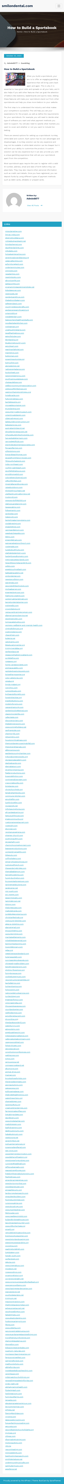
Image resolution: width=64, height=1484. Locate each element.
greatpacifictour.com (14, 1000)
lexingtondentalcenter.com (16, 602)
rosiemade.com (11, 547)
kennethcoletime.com (14, 875)
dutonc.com (10, 904)
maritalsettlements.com (15, 937)
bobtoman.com (11, 356)
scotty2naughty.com (14, 839)
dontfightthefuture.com (15, 471)
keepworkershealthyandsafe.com (19, 320)
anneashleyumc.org (13, 1190)
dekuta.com (10, 1262)
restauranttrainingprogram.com (18, 612)
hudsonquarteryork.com (15, 1321)
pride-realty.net (11, 1384)
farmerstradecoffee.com (15, 1111)
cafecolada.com (11, 717)
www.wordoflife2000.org (15, 500)
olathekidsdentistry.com (15, 553)
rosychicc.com (11, 688)
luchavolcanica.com (13, 986)
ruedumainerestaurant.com (17, 822)
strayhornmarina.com (14, 770)
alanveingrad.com (12, 927)
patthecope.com (12, 1055)
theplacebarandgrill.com (15, 1023)
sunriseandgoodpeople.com (17, 960)
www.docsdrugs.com (14, 1207)
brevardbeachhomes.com (16, 455)
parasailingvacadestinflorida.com (19, 1381)
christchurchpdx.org (14, 790)
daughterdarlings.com (14, 248)
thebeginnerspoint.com (15, 724)
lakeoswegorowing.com (15, 1420)
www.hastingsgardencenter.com (18, 1289)
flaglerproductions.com (15, 773)
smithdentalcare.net (13, 1459)
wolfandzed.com (12, 1259)
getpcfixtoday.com (13, 336)
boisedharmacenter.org (15, 675)
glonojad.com (11, 829)
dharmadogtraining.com (15, 1440)
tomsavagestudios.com (15, 622)
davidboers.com (12, 1118)
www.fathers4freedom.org (16, 1157)
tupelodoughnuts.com (14, 550)
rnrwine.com (10, 1417)
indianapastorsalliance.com (16, 1036)
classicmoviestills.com (14, 714)
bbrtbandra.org (11, 340)
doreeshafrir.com (12, 842)
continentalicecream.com (16, 780)
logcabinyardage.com (14, 1115)
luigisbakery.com (12, 1252)
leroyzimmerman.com (14, 1407)
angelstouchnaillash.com (15, 569)
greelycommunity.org (14, 819)
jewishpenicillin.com (13, 619)
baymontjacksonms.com (15, 944)
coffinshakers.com (13, 858)
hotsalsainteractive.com (15, 254)
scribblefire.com (12, 658)
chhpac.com (10, 1436)
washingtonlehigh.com (14, 1249)
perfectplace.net (12, 652)
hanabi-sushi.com (13, 1256)
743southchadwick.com (15, 461)
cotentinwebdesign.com (15, 415)
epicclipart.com (11, 346)
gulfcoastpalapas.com (14, 1092)
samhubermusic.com (14, 1466)
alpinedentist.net (12, 366)
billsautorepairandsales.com (17, 1348)
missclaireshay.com (13, 231)
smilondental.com (17, 6)
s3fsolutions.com (12, 451)
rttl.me (8, 1446)
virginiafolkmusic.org (14, 629)
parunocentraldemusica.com (17, 1331)
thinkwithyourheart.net (15, 491)
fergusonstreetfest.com (15, 1358)
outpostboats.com (13, 691)
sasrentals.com (11, 583)
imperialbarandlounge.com (16, 484)
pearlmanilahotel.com (14, 350)
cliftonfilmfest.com (13, 481)
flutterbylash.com (12, 1390)
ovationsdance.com (13, 632)
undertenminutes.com (14, 267)
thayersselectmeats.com (15, 1082)
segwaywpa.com (12, 1088)
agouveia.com (11, 1426)
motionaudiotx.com (13, 1443)
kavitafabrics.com (12, 983)
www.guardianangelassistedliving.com (21, 1334)
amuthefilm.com (12, 799)
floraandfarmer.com (13, 448)
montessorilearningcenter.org (17, 1354)
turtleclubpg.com (12, 996)
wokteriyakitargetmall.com (16, 599)
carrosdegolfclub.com (14, 441)
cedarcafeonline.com (14, 261)
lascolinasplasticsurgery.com (17, 1223)
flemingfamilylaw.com (14, 1413)
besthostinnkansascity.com (16, 1456)
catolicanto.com (12, 642)
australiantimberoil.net (15, 428)
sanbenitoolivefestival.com (16, 711)
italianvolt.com (11, 517)
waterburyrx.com (12, 1026)
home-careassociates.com (16, 665)
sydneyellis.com (12, 606)
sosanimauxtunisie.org (14, 359)
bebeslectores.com (13, 425)
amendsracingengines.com (16, 1180)
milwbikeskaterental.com (15, 941)
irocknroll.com (11, 497)
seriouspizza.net (12, 1062)
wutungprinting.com (14, 934)
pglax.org (9, 950)
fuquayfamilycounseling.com (17, 1423)
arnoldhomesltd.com (14, 474)
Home (19, 32)
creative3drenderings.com (16, 1108)
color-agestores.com (14, 678)
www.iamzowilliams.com (15, 1285)
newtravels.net (11, 294)
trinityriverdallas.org (14, 648)
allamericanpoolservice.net (16, 616)
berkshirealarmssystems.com (17, 520)
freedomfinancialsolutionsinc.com (19, 1174)
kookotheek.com (12, 373)
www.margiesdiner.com (15, 1210)
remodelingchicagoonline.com (17, 1233)
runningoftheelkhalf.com (15, 1164)
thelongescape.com (13, 908)
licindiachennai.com (13, 244)
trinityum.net (11, 1298)
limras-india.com (12, 235)
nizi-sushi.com (11, 891)
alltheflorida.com (12, 1367)
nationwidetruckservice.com (17, 993)
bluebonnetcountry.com (15, 343)
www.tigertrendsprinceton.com (18, 1154)
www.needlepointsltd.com (16, 1216)
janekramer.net (11, 888)
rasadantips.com (12, 274)
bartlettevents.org (13, 402)
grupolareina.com (12, 409)
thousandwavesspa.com (15, 1006)
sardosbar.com (11, 514)
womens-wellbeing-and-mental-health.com (23, 625)
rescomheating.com (13, 1450)
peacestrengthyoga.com (15, 1170)
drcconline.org (11, 1019)
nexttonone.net (11, 1138)
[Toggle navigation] (59, 6)
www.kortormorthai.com (15, 1183)
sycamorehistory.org (14, 1275)
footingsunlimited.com (15, 1200)
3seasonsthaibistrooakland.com (18, 655)
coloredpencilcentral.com (16, 478)
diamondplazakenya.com (15, 1341)
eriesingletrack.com (13, 540)
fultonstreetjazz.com (14, 399)
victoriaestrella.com (13, 1003)
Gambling (25, 63)
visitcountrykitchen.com (15, 921)
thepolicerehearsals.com (15, 747)
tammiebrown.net (13, 901)
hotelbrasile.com (12, 395)
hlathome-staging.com (15, 596)
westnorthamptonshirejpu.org (18, 392)
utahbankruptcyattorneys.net (17, 494)
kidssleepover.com (13, 290)
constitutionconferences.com (17, 1052)
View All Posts (33, 206)
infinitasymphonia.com (15, 809)
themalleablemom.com (15, 872)
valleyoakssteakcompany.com (17, 1039)
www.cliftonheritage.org (15, 1226)
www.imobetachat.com (15, 1121)
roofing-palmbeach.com (15, 468)
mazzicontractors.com (15, 1302)
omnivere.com (11, 271)
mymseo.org (10, 1433)
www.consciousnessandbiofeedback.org (22, 1282)
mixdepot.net (11, 1269)
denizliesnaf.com (12, 1049)
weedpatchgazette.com (15, 533)
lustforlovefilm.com (13, 803)
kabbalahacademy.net (14, 573)
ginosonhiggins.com (13, 931)
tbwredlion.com (12, 1344)
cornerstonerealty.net (14, 1279)
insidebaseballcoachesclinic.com (18, 1371)
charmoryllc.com (12, 734)
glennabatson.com (13, 767)
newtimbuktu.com (13, 277)
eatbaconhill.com (12, 284)
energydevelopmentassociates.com (20, 445)
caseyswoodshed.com (14, 1042)
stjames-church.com (14, 835)
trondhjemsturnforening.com (17, 1338)
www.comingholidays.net (15, 727)
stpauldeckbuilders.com (15, 1197)
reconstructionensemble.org (17, 980)
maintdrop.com (11, 353)
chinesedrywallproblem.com (17, 964)
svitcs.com (9, 1059)
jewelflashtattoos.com (14, 333)
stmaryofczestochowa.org (16, 862)
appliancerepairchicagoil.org (17, 310)
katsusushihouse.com (14, 816)
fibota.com (9, 1325)
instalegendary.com (13, 317)
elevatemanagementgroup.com (18, 1403)
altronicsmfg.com (12, 281)
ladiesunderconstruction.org (17, 422)
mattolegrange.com (13, 911)
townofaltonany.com (14, 947)
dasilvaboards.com (13, 763)
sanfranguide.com (12, 730)
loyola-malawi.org (12, 684)
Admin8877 (12, 63)
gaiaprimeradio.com (13, 898)
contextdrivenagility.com (15, 852)
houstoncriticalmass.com (16, 740)
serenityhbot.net (12, 1141)
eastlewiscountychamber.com (17, 753)
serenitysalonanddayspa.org (17, 258)
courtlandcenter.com (14, 1009)
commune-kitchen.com (15, 796)
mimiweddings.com (13, 1453)
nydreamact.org (12, 327)
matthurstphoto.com (14, 1364)
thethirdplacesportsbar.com (17, 1305)
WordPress (25, 1481)
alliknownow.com (12, 750)
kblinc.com (9, 537)
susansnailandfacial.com (15, 1147)
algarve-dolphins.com (14, 924)
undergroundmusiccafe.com (17, 1463)
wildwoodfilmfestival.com (16, 389)
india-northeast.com (14, 464)
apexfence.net (11, 1469)
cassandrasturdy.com (14, 707)
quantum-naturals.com (15, 1351)
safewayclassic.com (13, 304)
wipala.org (9, 681)
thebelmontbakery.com (15, 300)
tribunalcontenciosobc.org (16, 757)
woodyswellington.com (15, 1312)
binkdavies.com (11, 786)
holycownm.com (12, 990)
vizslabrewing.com (13, 524)
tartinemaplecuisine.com (15, 885)
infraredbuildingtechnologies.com (19, 435)
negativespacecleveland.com (17, 954)
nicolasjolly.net (11, 806)
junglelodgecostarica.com (16, 914)
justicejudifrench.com (14, 865)
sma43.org (9, 1229)
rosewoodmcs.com (13, 1272)
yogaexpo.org (10, 661)
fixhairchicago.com (13, 1046)
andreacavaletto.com (14, 668)
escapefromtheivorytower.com (18, 458)
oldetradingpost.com (14, 418)
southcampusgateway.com (16, 379)
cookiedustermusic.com (15, 977)
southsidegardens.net (14, 1295)
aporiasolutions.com (14, 1085)
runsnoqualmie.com (13, 1203)
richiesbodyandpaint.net (15, 241)
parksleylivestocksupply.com (17, 671)
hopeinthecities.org (13, 698)
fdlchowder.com (12, 1213)
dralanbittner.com (12, 527)
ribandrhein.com (12, 635)
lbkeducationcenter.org (15, 645)
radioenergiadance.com (15, 369)
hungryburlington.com (14, 878)
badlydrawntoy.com (13, 1128)
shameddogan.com (13, 1101)
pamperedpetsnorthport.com (17, 543)
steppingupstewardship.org (16, 1243)
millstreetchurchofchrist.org (17, 1377)
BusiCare (43, 1481)
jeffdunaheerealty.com (14, 1167)
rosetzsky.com (11, 826)
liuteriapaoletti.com (13, 957)
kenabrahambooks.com (15, 793)
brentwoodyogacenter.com (16, 1236)
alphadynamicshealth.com (16, 1387)
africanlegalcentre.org (14, 812)
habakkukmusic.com (14, 1134)
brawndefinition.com (14, 776)
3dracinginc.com (12, 737)
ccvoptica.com (11, 1246)
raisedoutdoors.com (14, 487)
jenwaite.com (10, 1400)
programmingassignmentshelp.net (19, 287)
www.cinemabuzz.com (14, 1266)
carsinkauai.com (12, 1374)
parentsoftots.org (12, 1105)
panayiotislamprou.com (15, 376)
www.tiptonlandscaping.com (17, 1239)
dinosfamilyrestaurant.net (16, 432)
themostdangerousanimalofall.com (20, 743)
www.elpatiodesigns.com (15, 1318)
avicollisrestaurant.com (15, 1016)
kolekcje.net (10, 638)
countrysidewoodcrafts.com (17, 307)
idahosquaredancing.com (15, 504)
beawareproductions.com (16, 849)
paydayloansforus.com (14, 297)
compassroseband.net (14, 1065)
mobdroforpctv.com (13, 704)
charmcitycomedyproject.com (18, 845)
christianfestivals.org (14, 917)
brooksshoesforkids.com (15, 1078)
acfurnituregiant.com (14, 264)
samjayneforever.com (14, 1361)
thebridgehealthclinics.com (16, 1095)
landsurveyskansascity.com (16, 1193)
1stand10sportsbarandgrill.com (18, 563)
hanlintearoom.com (13, 1394)
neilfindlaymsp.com (13, 1013)
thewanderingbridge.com (15, 868)
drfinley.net (10, 1410)
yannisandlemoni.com (14, 530)
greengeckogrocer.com (14, 592)
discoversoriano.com (14, 721)
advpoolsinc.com (12, 1029)
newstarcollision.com (14, 579)
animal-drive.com (12, 1072)
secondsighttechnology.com (17, 586)
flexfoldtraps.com (12, 1177)
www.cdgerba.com (13, 1328)
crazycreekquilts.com (14, 783)
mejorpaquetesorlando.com (17, 560)
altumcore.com (11, 1069)
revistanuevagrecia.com (15, 832)
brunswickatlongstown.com (17, 881)
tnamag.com (10, 1075)
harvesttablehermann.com (16, 438)
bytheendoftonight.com (15, 694)
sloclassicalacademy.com (15, 760)
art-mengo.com (12, 895)
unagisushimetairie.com (15, 330)
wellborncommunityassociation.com (20, 386)
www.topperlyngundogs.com (17, 1160)
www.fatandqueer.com (14, 1187)
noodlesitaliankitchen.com (16, 323)
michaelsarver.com (13, 589)
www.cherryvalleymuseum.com (18, 412)
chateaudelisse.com (13, 382)
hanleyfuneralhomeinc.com (16, 556)
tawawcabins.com (12, 507)
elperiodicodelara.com (14, 238)
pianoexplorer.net (12, 1292)
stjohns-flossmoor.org (15, 970)
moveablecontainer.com (15, 405)
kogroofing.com (11, 363)
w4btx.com (10, 566)
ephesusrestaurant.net (15, 1308)
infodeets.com (11, 251)
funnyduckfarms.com (14, 1397)
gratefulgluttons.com (14, 701)
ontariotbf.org (11, 313)
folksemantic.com (12, 510)
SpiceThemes (55, 1481)
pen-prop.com (11, 1151)
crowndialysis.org (12, 609)
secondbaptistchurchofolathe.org (19, 1430)
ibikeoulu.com (11, 855)
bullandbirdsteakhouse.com (17, 1220)
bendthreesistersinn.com (16, 967)
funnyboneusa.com (13, 973)
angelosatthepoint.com (15, 1033)
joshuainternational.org (15, 1144)
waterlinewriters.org (13, 1098)
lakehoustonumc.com (14, 1131)
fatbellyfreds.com (12, 1315)
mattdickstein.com (13, 1124)
